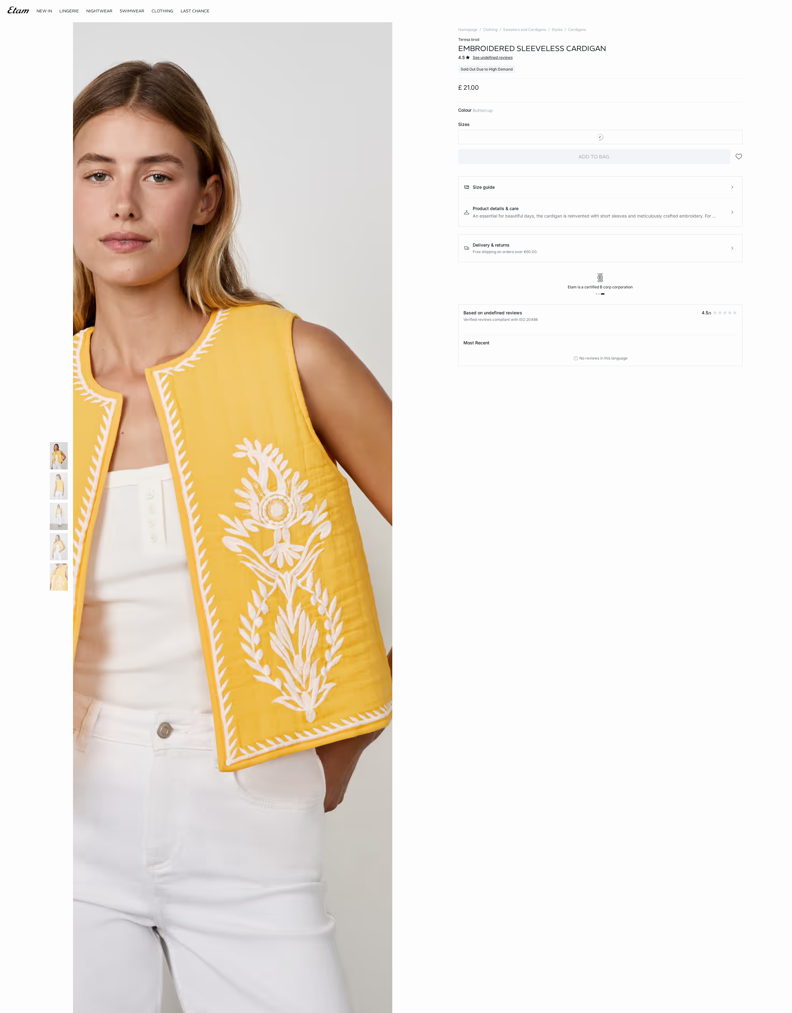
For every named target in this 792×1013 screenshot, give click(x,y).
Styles (557, 29)
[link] (44, 11)
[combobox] (600, 137)
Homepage (467, 29)
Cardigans (577, 29)
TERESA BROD (468, 39)
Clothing (490, 29)
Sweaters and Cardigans (524, 29)
